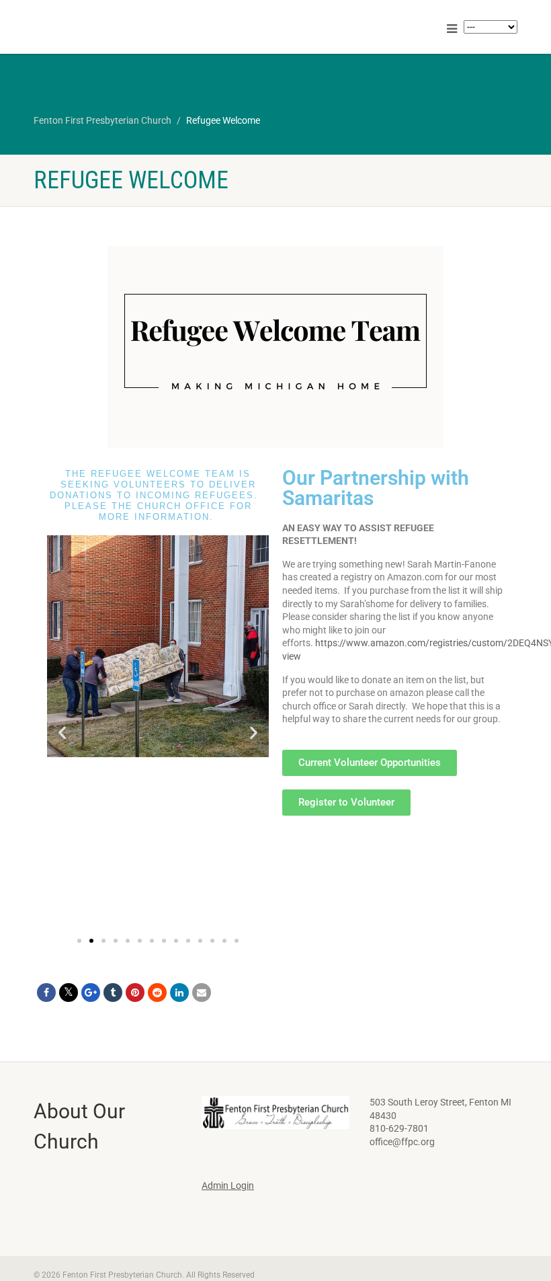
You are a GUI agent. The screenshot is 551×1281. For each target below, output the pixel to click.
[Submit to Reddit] (157, 992)
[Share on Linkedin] (179, 992)
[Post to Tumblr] (112, 992)
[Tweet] (68, 992)
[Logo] (149, 27)
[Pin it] (135, 992)
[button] (62, 732)
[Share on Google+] (90, 992)
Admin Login (228, 1185)
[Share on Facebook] (46, 992)
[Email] (201, 992)
